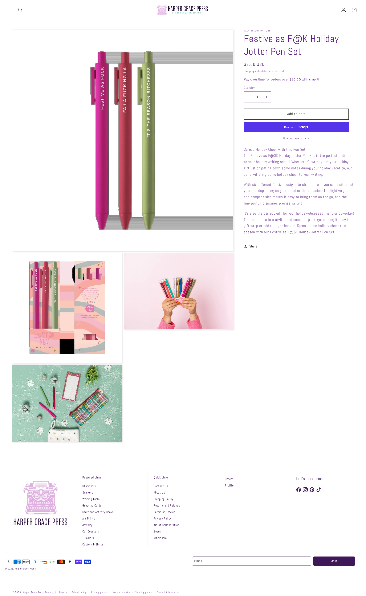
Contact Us (161, 486)
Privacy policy (99, 592)
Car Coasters (90, 531)
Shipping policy (143, 592)
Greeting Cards (92, 505)
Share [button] (253, 246)
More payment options (296, 138)
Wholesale (160, 538)
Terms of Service (164, 512)
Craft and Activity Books (98, 512)
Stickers (87, 492)
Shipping (249, 71)
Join (334, 561)
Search (158, 531)
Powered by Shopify (56, 592)
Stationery (89, 486)
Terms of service (121, 592)
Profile (229, 485)
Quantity (249, 87)
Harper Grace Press (33, 592)
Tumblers (88, 538)
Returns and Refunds (167, 505)
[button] (10, 10)
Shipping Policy (163, 499)
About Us (159, 492)
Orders (229, 479)
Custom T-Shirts (92, 544)
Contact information (168, 592)
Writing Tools (91, 499)
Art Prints (88, 518)
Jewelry (87, 525)
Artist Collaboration (166, 525)
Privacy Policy (163, 518)
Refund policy (79, 592)
